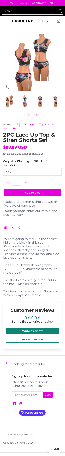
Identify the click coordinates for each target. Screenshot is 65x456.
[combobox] (30, 11)
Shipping (8, 153)
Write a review (32, 331)
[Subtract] (7, 182)
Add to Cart (32, 192)
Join (48, 394)
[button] (59, 21)
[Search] (60, 11)
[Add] (25, 182)
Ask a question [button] (32, 339)
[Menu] (5, 21)
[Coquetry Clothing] (32, 21)
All (16, 124)
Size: (9, 165)
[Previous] (5, 61)
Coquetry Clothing (16, 161)
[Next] (59, 61)
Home (7, 124)
